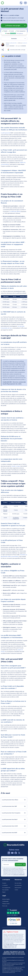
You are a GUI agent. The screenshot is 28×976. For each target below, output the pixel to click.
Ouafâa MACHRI (12, 42)
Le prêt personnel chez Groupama (11, 813)
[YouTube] (12, 853)
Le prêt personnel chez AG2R (10, 826)
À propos (4, 883)
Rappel (3, 892)
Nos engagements (6, 887)
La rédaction (5, 885)
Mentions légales (6, 899)
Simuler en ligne (15, 466)
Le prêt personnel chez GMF (9, 806)
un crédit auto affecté (15, 211)
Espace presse (18, 887)
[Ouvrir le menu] (25, 3)
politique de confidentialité (19, 874)
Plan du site (4, 905)
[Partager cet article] (2, 50)
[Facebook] (16, 853)
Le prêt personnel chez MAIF (9, 832)
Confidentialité (5, 901)
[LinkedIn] (9, 853)
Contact (16, 889)
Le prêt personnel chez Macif (9, 819)
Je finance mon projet (12, 25)
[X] (19, 853)
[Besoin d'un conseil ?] (21, 3)
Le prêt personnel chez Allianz (10, 799)
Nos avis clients (18, 883)
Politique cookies (6, 903)
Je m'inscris (19, 864)
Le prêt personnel (5, 133)
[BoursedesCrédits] (14, 844)
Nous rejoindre (5, 889)
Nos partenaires (18, 885)
